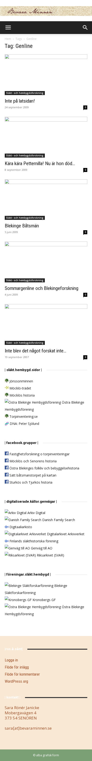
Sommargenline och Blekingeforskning (41, 288)
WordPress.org (16, 681)
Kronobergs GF (44, 600)
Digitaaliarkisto (20, 527)
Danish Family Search (58, 520)
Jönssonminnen (20, 381)
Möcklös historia (21, 395)
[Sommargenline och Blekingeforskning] (46, 262)
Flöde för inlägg (17, 667)
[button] (8, 27)
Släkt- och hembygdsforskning (24, 93)
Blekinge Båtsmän (22, 226)
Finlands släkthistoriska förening (33, 541)
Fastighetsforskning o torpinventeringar (39, 454)
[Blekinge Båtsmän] (46, 199)
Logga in (11, 660)
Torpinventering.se (23, 416)
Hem (8, 39)
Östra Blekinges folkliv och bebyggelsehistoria (43, 468)
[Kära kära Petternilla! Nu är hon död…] (46, 137)
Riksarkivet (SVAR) (50, 555)
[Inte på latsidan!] (46, 74)
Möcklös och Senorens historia (32, 461)
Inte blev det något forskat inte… (35, 351)
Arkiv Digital (35, 512)
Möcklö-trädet (19, 388)
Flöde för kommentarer (22, 674)
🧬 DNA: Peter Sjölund (22, 423)
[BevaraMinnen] (46, 11)
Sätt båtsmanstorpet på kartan (32, 475)
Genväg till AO (41, 548)
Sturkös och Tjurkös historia (30, 482)
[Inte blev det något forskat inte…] (46, 324)
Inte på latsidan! (20, 101)
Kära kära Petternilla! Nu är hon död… (40, 163)
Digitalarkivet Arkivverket (65, 534)
